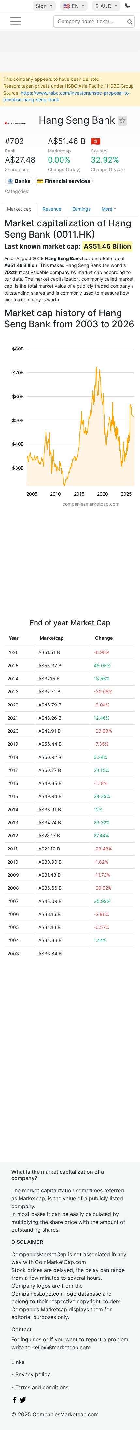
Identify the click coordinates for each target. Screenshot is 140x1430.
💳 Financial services (63, 181)
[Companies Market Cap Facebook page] (14, 1401)
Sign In (44, 6)
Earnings (81, 209)
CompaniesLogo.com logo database (56, 1293)
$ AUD (104, 6)
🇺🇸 (71, 6)
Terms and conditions (41, 1387)
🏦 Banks (19, 181)
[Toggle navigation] (15, 21)
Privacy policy (32, 1374)
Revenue (52, 209)
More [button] (107, 209)
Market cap (19, 209)
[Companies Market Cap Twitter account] (23, 1401)
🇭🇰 (96, 141)
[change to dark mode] (127, 6)
